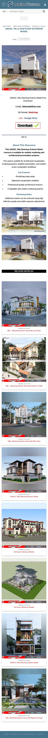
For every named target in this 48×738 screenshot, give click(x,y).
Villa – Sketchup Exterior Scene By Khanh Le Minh (24, 386)
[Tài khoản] (45, 4)
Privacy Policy (29, 734)
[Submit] (44, 11)
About (6, 734)
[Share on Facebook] (19, 39)
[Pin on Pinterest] (25, 39)
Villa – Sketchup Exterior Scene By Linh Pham (24, 330)
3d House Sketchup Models (24, 552)
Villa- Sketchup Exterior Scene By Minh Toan (24, 441)
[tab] (24, 141)
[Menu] (4, 4)
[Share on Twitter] (22, 39)
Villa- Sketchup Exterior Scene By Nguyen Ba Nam (24, 718)
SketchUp (6, 26)
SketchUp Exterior (21, 26)
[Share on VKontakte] (28, 39)
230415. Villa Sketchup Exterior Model (24, 496)
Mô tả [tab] (23, 137)
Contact (40, 734)
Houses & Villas (39, 26)
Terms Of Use (16, 734)
